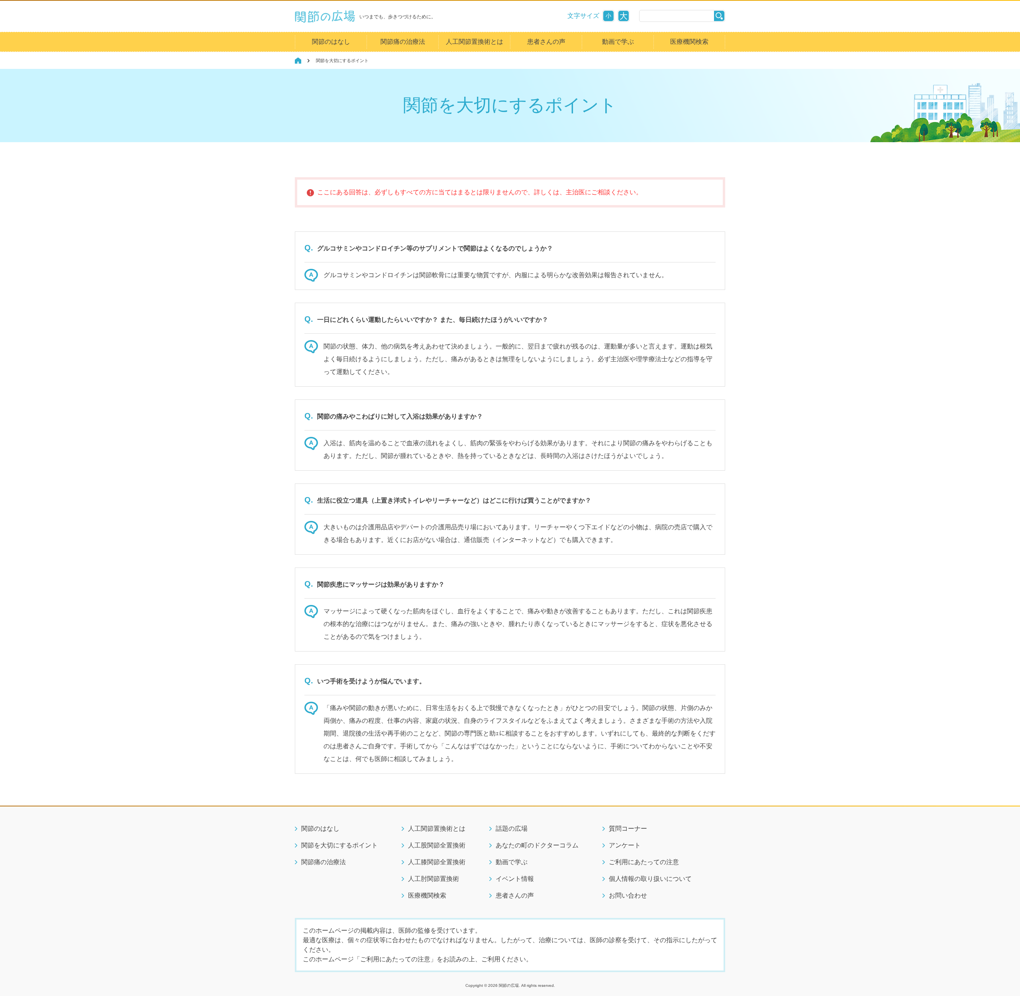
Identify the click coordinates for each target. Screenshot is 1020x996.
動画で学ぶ (618, 41)
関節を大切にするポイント (339, 845)
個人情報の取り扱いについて (650, 878)
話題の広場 (512, 828)
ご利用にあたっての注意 (644, 862)
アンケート (625, 845)
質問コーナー (628, 828)
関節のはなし (331, 41)
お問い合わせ (628, 895)
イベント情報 (515, 878)
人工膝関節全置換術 (436, 862)
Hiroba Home (298, 60)
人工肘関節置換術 (433, 878)
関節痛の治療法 (403, 41)
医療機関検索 (689, 41)
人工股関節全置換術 (436, 845)
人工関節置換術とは (474, 41)
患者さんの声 (546, 41)
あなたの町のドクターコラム (537, 845)
